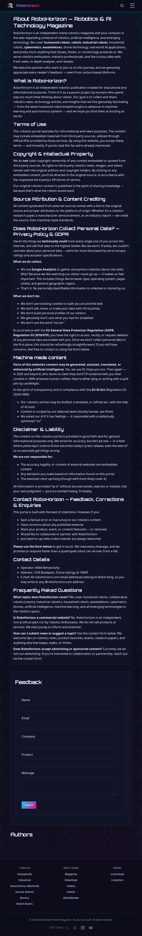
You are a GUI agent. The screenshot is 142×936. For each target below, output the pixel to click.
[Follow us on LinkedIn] (83, 928)
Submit (29, 804)
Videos (71, 886)
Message (28, 773)
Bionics (24, 898)
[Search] (122, 5)
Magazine (71, 874)
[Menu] (133, 5)
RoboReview (71, 898)
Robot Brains (24, 903)
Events (71, 892)
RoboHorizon (27, 6)
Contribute (117, 874)
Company (28, 736)
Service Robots (24, 892)
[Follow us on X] (75, 928)
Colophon (117, 880)
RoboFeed (71, 880)
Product (27, 755)
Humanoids (24, 874)
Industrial (24, 880)
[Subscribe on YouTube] (90, 928)
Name (26, 700)
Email (25, 718)
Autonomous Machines (24, 886)
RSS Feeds (57, 927)
